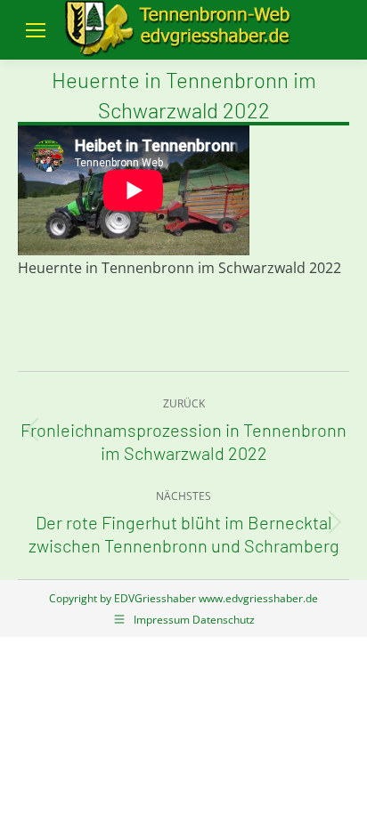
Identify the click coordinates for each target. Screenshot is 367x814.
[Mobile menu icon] (35, 30)
